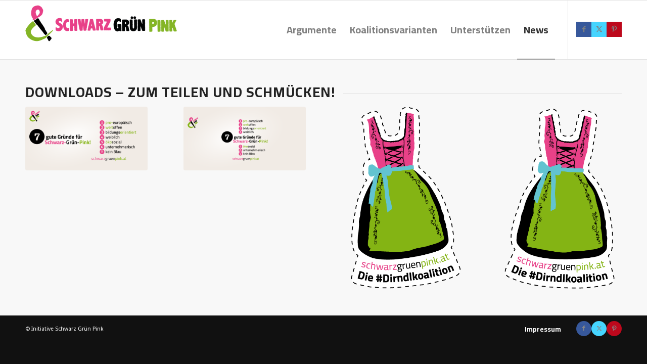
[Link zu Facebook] (583, 29)
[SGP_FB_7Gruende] (244, 139)
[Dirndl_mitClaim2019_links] (560, 198)
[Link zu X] (599, 29)
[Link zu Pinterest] (614, 29)
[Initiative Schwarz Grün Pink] (101, 30)
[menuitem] (311, 30)
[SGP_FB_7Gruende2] (86, 139)
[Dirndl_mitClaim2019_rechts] (402, 198)
